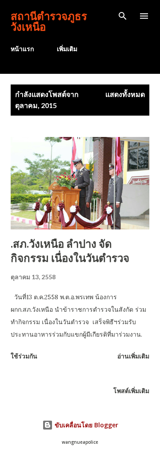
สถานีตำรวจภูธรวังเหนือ (49, 21)
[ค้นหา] (122, 16)
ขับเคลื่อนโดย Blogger (85, 425)
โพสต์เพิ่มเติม (131, 390)
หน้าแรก (22, 48)
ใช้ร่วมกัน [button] (24, 356)
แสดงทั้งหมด (125, 94)
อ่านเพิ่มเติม (133, 356)
